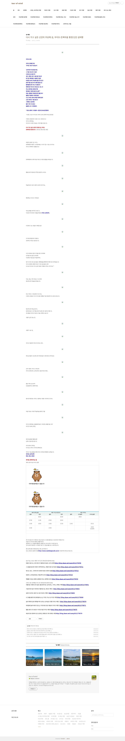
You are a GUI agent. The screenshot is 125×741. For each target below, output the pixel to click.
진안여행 (41, 719)
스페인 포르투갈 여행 (44, 716)
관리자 (68, 738)
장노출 (47, 719)
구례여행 (54, 716)
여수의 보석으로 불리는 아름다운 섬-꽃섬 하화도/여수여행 (39, 629)
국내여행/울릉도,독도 (99, 17)
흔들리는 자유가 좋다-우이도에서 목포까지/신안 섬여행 (38, 630)
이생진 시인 (54, 719)
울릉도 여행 (52, 714)
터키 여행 (81, 10)
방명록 (25, 10)
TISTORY (63, 738)
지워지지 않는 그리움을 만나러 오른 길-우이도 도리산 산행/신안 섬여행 (42, 632)
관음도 (74, 724)
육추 (46, 714)
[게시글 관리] (34, 619)
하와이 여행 (47, 10)
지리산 (61, 719)
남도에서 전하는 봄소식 (53, 724)
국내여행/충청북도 (18, 24)
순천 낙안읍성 (70, 716)
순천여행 (67, 714)
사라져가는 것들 (67, 24)
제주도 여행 (74, 721)
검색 (111, 715)
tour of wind (17, 3)
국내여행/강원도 (87, 17)
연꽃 (69, 724)
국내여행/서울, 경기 (74, 17)
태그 (19, 10)
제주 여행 (79, 716)
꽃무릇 (40, 714)
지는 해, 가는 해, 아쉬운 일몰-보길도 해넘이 (36, 636)
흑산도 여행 (82, 724)
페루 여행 (98, 10)
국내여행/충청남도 (30, 24)
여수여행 (68, 719)
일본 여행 (89, 10)
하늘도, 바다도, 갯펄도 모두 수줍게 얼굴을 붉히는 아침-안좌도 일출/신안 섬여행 (43, 634)
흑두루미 (74, 714)
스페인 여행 (62, 716)
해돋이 (67, 721)
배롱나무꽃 (41, 724)
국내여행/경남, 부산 (61, 17)
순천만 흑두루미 (77, 719)
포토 (14, 17)
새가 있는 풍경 (107, 10)
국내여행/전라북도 (48, 17)
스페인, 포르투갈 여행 (35, 10)
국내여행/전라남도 (35, 17)
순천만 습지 (83, 721)
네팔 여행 (64, 10)
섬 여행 (28, 626)
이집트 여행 (73, 10)
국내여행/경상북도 (43, 24)
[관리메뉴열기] (122, 3)
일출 (80, 714)
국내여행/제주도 (55, 24)
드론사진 (60, 714)
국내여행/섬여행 (23, 17)
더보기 (39, 726)
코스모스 (63, 724)
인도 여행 (56, 10)
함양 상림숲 (42, 721)
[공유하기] (32, 619)
